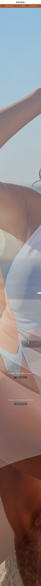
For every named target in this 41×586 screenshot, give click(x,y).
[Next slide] (38, 301)
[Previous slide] (3, 301)
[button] (2, 2)
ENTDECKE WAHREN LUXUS (20, 302)
